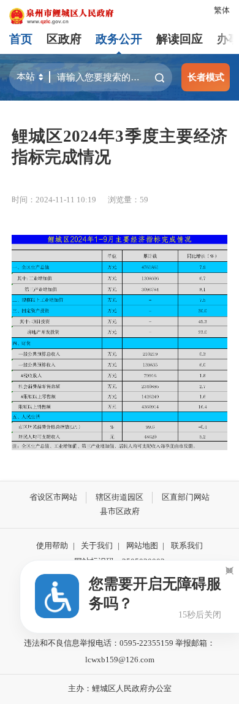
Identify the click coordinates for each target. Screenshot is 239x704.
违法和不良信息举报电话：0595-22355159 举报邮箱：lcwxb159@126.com (119, 651)
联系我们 (187, 545)
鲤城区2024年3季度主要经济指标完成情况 (119, 146)
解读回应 (179, 39)
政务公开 (119, 39)
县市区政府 (120, 511)
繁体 (222, 10)
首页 (20, 39)
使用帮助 (52, 545)
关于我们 (97, 545)
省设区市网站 (53, 497)
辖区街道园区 (119, 497)
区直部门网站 (186, 497)
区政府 (64, 39)
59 (144, 199)
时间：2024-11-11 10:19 (54, 199)
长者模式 (206, 77)
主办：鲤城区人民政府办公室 (120, 688)
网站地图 (142, 545)
